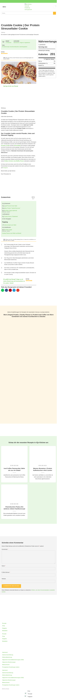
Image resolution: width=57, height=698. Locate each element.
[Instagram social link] (27, 1)
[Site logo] (28, 6)
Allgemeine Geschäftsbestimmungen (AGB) (13, 659)
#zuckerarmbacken (14, 46)
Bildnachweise (6, 664)
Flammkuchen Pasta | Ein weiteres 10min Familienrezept (14, 508)
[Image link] (28, 615)
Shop (3, 625)
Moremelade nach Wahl (10, 225)
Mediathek (4, 630)
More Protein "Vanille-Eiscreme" (12, 208)
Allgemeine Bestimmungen (9, 662)
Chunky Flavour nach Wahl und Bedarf (11, 233)
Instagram (5, 167)
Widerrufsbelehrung (7, 657)
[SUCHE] (54, 13)
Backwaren (16, 42)
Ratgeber (4, 628)
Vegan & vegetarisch (25, 42)
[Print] (33, 197)
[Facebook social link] (25, 1)
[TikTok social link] (32, 1)
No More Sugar (8, 229)
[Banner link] (8, 371)
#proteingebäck (23, 46)
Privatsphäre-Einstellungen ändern (10, 667)
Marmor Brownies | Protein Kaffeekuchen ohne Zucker (42, 469)
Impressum (5, 652)
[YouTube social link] (28, 1)
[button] (2, 290)
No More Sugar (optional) (11, 210)
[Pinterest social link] (30, 1)
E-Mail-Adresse (6, 572)
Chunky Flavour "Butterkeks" (11, 216)
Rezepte (4, 623)
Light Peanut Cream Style (11, 205)
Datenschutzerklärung (7, 654)
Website (4, 578)
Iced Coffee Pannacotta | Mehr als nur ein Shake (14, 469)
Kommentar (5, 549)
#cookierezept (5, 46)
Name (3, 565)
